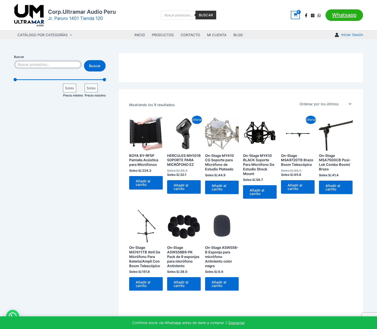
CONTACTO (190, 35)
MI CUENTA (216, 35)
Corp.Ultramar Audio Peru (82, 11)
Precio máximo (95, 95)
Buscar (206, 15)
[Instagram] (313, 15)
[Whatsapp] (319, 15)
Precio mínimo (73, 95)
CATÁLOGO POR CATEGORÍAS (42, 35)
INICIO (139, 35)
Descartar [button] (236, 323)
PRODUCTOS (163, 35)
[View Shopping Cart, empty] (295, 15)
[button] (344, 15)
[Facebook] (306, 15)
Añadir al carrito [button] (143, 183)
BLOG (238, 35)
